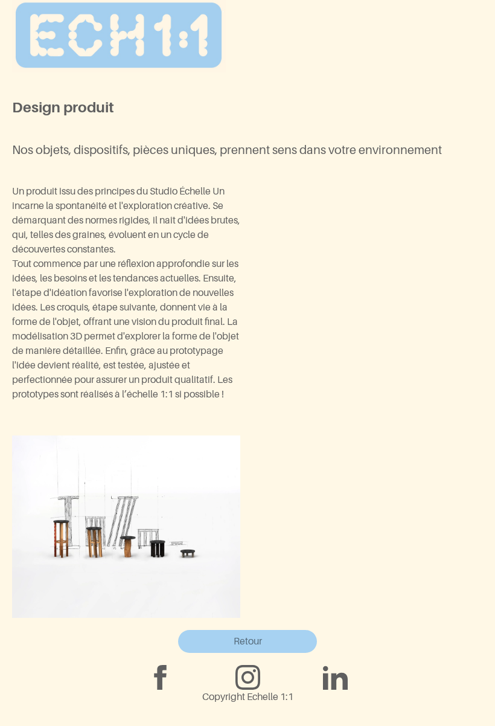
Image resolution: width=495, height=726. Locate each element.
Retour (248, 641)
